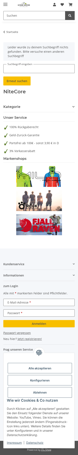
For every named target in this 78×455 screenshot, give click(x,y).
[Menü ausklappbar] (5, 2)
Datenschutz (34, 442)
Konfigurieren (40, 380)
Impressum (14, 442)
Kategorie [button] (11, 107)
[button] (54, 4)
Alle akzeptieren (39, 368)
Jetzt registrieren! (30, 339)
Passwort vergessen (17, 333)
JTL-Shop (46, 449)
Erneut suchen (17, 81)
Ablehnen (40, 392)
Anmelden (39, 324)
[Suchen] (70, 15)
